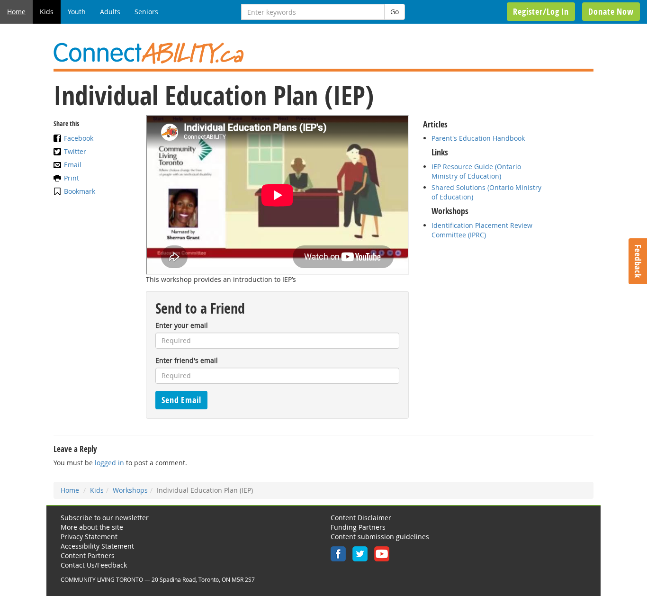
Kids (47, 11)
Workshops (130, 490)
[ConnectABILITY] (323, 53)
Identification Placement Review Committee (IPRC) (481, 230)
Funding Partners (358, 527)
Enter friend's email (186, 360)
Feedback (638, 261)
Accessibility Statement (97, 546)
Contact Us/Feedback (94, 564)
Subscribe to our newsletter (105, 517)
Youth (77, 11)
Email (72, 164)
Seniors (146, 11)
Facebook (78, 138)
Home (16, 11)
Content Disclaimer (361, 517)
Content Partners (88, 555)
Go (394, 11)
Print (71, 177)
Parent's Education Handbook (478, 138)
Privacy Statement (89, 536)
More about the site (92, 527)
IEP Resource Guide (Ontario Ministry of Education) (476, 171)
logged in (109, 462)
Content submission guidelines (380, 536)
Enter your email (181, 325)
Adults (110, 11)
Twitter (75, 151)
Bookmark (79, 191)
